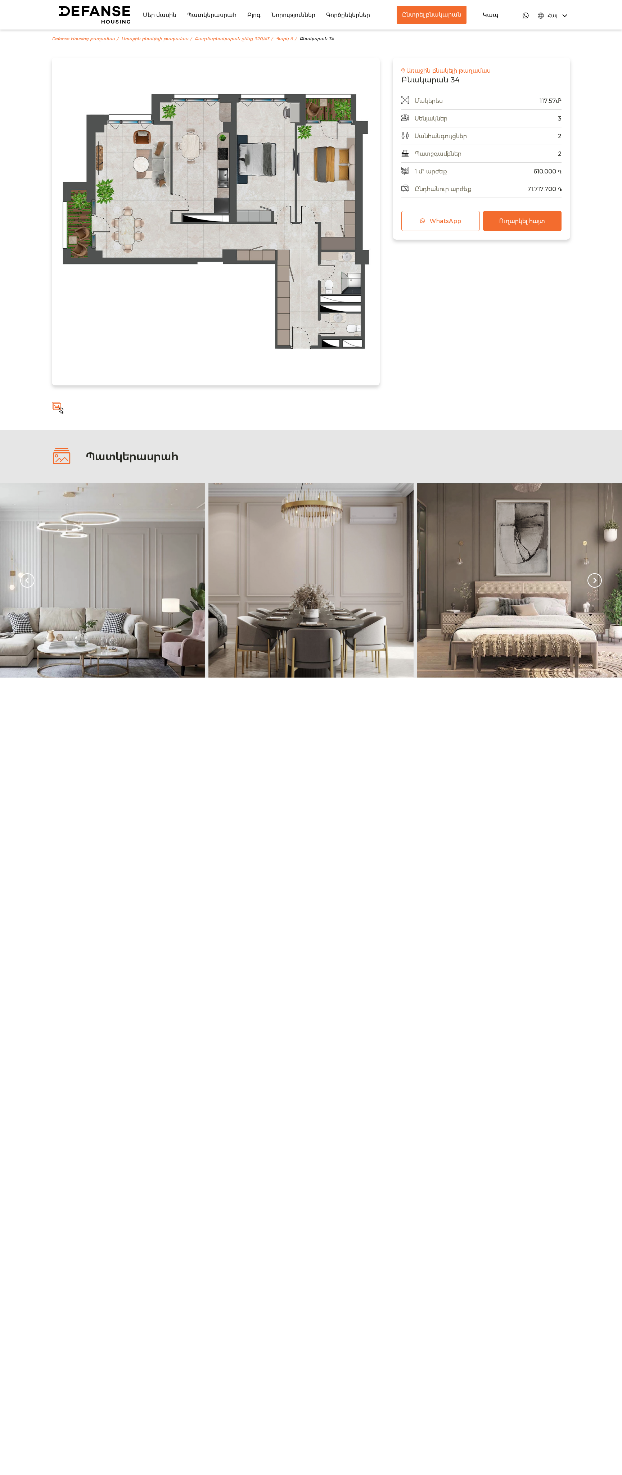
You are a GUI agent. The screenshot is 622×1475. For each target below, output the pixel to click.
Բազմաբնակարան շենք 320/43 (232, 39)
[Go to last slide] (27, 580)
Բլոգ (254, 15)
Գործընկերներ (348, 15)
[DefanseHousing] (94, 15)
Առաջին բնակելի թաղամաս (154, 39)
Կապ (491, 15)
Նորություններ (293, 15)
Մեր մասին (159, 15)
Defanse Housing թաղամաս (83, 39)
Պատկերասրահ (211, 15)
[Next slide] (594, 580)
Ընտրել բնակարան (431, 14)
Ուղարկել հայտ (522, 221)
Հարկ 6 (284, 39)
